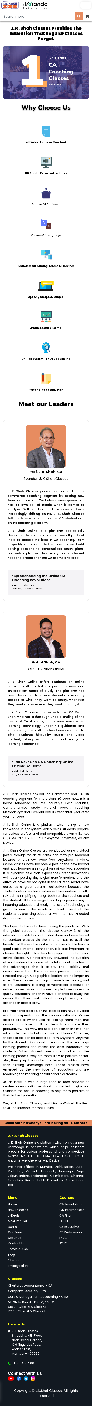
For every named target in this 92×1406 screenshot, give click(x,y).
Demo (12, 1227)
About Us (14, 1238)
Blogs (12, 1254)
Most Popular (17, 1221)
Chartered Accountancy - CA (30, 1285)
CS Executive (69, 1227)
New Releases (18, 1210)
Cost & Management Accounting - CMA (38, 1297)
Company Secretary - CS (27, 1291)
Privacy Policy (18, 1266)
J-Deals (13, 1215)
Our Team (15, 1232)
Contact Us (16, 1243)
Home (12, 1204)
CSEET (63, 1221)
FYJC (63, 1238)
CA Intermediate (71, 1210)
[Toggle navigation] (85, 5)
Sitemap (14, 1260)
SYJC (63, 1243)
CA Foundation (70, 1204)
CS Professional (70, 1232)
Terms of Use (18, 1249)
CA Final (65, 1215)
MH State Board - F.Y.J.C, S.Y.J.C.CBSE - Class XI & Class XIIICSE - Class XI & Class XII (31, 1306)
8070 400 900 (23, 1363)
